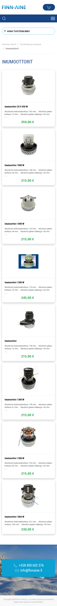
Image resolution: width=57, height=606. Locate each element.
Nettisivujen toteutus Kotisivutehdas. (28, 602)
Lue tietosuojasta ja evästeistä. (41, 599)
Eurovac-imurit (9, 44)
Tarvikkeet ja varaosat (30, 44)
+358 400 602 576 (31, 565)
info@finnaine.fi (31, 570)
